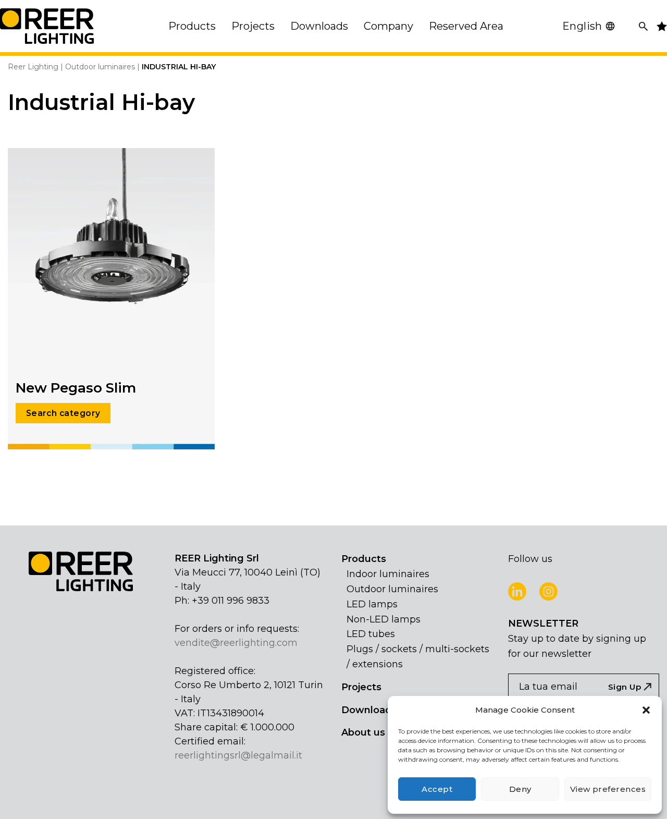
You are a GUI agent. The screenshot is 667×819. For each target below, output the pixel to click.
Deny (520, 789)
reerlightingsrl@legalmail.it (238, 755)
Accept (437, 789)
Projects (361, 687)
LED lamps (372, 604)
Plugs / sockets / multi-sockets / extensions (418, 656)
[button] (646, 710)
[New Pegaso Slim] (111, 298)
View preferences (608, 789)
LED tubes (371, 634)
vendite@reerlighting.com (236, 643)
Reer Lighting (33, 66)
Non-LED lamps (384, 619)
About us (363, 732)
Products (363, 559)
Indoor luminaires (388, 574)
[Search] (643, 26)
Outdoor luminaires (100, 66)
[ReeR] (47, 26)
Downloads (369, 710)
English (582, 26)
